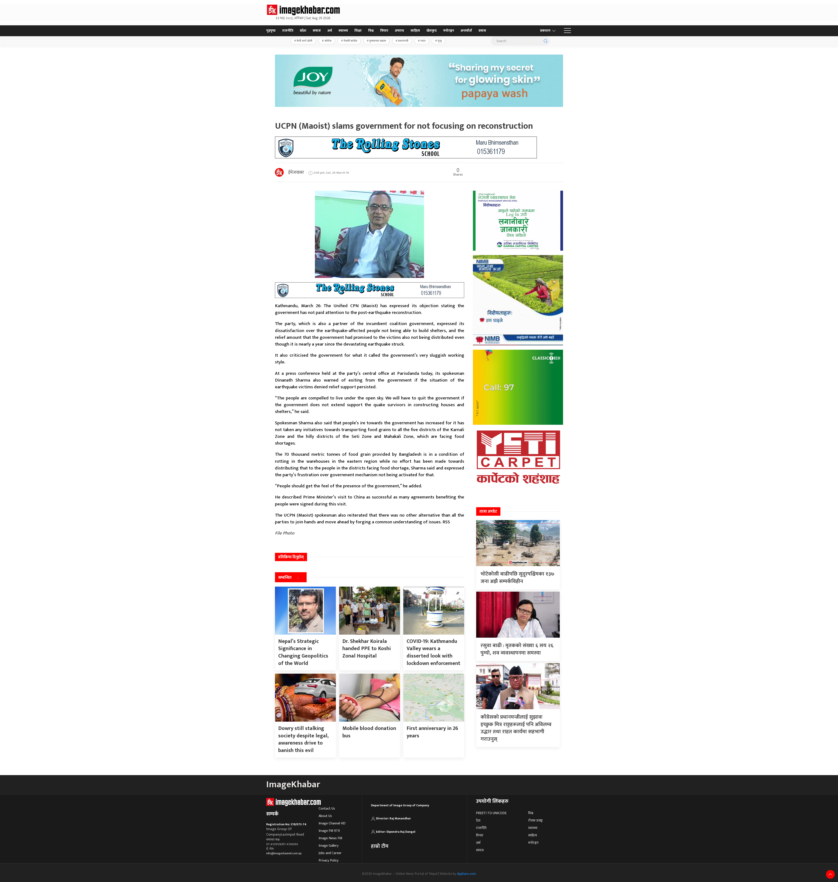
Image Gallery (328, 846)
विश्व (371, 31)
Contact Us (327, 809)
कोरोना (328, 40)
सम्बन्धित (285, 577)
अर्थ (329, 31)
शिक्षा (358, 31)
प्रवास (482, 31)
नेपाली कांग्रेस (350, 40)
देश (478, 821)
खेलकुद (431, 31)
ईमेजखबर (296, 172)
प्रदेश (303, 31)
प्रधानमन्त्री (403, 40)
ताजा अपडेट (488, 511)
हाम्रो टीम (379, 846)
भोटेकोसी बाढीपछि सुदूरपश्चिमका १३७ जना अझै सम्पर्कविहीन (517, 578)
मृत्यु (440, 40)
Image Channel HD (332, 823)
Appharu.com (466, 874)
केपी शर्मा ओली (304, 40)
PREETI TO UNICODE (491, 813)
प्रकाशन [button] (545, 31)
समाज (317, 31)
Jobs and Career (330, 853)
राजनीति (287, 31)
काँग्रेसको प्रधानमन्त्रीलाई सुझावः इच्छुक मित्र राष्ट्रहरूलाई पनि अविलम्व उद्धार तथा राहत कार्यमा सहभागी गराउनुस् (516, 728)
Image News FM (330, 838)
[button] (567, 30)
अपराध (399, 31)
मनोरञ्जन (448, 31)
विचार (384, 31)
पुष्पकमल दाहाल (377, 40)
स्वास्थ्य (343, 31)
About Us (325, 816)
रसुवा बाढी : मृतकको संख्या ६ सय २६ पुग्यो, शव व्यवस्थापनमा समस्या (517, 649)
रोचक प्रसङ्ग (535, 821)
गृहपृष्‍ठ (271, 31)
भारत (423, 40)
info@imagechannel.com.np (284, 853)
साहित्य (415, 31)
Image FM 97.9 (329, 831)
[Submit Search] (545, 41)
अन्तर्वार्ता (466, 31)
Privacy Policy (328, 860)
